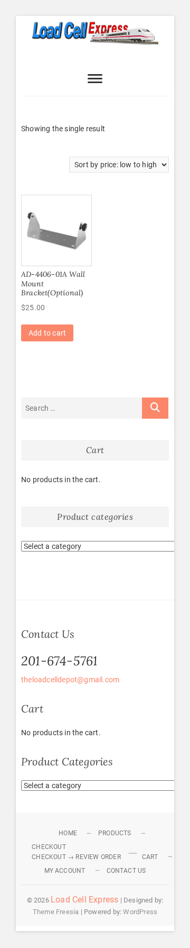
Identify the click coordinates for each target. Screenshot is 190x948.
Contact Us (126, 870)
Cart (150, 857)
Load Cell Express (84, 900)
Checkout (49, 847)
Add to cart (47, 333)
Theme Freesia (56, 912)
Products (114, 833)
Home (68, 833)
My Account (65, 870)
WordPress (140, 912)
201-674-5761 (59, 661)
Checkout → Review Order (76, 857)
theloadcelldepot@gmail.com (70, 679)
